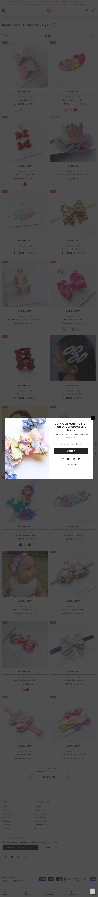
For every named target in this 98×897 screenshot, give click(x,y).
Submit (71, 451)
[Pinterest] (73, 458)
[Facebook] (63, 458)
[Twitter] (79, 458)
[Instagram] (68, 458)
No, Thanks (72, 465)
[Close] (93, 418)
